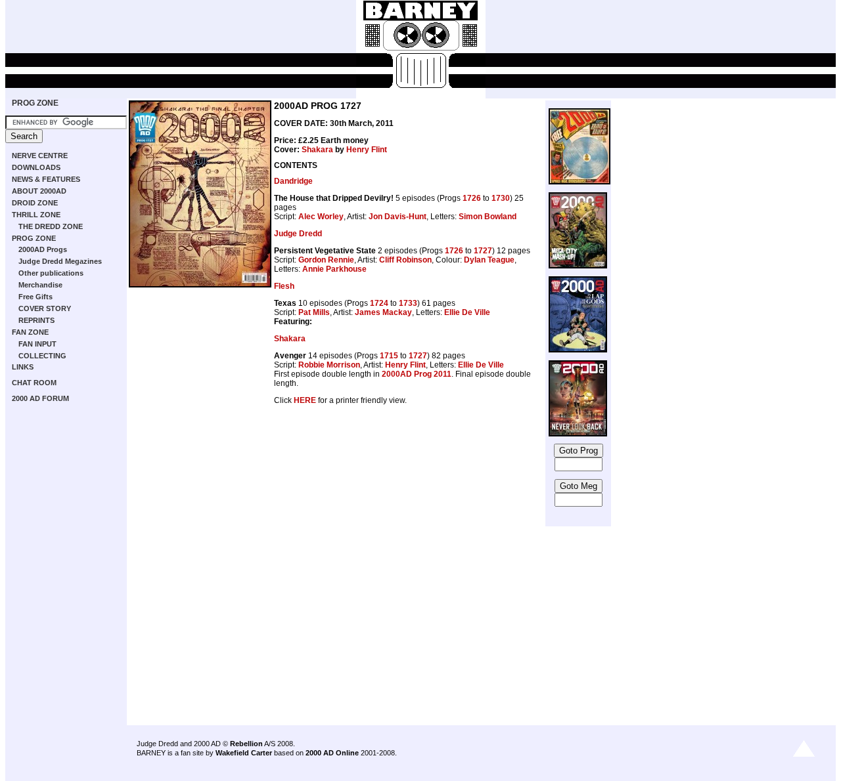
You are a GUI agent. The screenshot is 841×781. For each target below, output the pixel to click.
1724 (379, 303)
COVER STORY (44, 308)
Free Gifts (35, 297)
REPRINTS (36, 320)
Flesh (284, 286)
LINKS (23, 367)
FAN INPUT (37, 344)
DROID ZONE (35, 203)
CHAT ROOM (34, 383)
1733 (408, 303)
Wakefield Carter (244, 753)
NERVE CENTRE (40, 155)
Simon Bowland (487, 216)
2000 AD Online (332, 753)
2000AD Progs (42, 249)
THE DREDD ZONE (50, 226)
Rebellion (246, 744)
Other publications (50, 273)
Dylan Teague (489, 259)
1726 (472, 198)
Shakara (317, 149)
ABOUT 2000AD (39, 191)
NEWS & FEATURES (46, 179)
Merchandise (40, 285)
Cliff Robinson (405, 259)
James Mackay (383, 312)
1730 (500, 198)
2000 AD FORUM (40, 398)
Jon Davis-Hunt (397, 216)
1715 (389, 355)
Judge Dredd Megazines (60, 261)
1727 (483, 250)
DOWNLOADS (36, 167)
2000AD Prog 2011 (416, 374)
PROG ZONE (35, 103)
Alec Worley (321, 216)
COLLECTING (42, 356)
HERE (305, 400)
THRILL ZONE (36, 215)
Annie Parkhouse (334, 269)
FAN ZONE (30, 332)
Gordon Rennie (326, 259)
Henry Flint (366, 149)
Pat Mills (314, 312)
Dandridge (293, 181)
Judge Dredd (298, 233)
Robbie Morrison (329, 364)
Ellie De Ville (467, 312)
